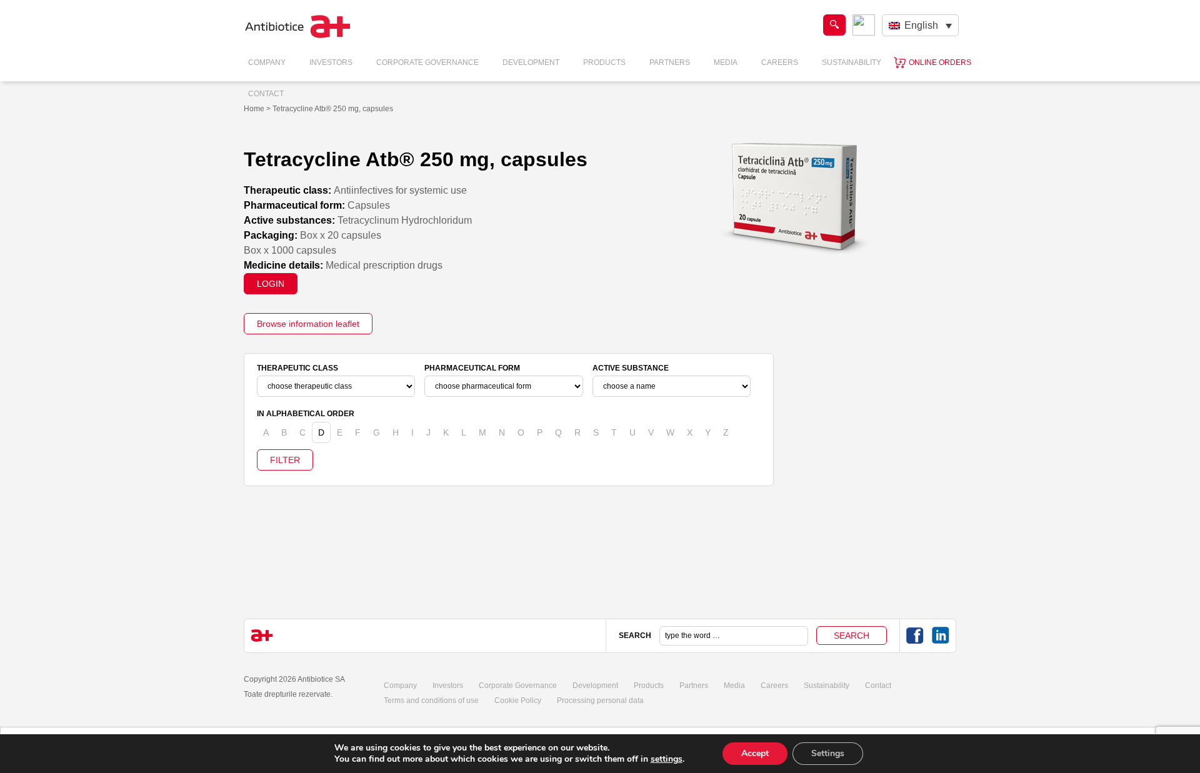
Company (267, 62)
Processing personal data (600, 700)
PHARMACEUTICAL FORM (472, 368)
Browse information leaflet (308, 324)
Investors (330, 62)
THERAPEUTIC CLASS (297, 368)
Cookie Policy (517, 700)
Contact (266, 93)
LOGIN (270, 284)
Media (726, 62)
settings (666, 759)
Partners (669, 62)
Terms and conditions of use (431, 700)
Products (604, 62)
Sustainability (851, 62)
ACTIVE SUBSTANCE (630, 368)
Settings (827, 753)
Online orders (940, 62)
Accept (755, 753)
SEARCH (635, 635)
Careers (779, 62)
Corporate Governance (427, 62)
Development (530, 62)
